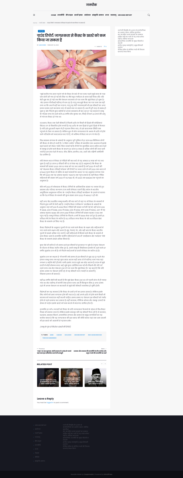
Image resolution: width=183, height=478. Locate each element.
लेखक (37, 453)
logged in (50, 402)
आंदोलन (87, 15)
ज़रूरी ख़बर (78, 15)
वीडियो (37, 457)
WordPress (108, 474)
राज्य (107, 15)
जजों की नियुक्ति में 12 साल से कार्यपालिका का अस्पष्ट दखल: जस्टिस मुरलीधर (132, 31)
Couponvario (89, 474)
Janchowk (42, 45)
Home (53, 15)
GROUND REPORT (41, 425)
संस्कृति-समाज (98, 15)
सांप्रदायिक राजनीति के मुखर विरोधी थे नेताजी (71, 383)
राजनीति (60, 15)
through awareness (49, 338)
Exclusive (68, 335)
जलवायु (113, 15)
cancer (59, 335)
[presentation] (102, 363)
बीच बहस (69, 15)
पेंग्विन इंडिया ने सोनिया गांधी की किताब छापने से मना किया (95, 382)
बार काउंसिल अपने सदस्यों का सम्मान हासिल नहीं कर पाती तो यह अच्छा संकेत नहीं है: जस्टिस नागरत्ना (47, 381)
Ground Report (125, 15)
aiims (51, 335)
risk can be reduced (95, 335)
